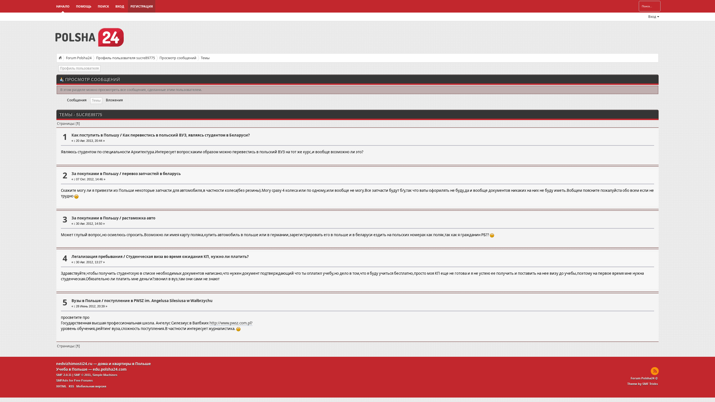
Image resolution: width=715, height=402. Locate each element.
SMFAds (62, 380)
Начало (63, 6)
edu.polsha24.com (110, 369)
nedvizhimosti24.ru (74, 363)
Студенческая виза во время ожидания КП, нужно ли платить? (187, 256)
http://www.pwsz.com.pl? (230, 323)
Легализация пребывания (97, 256)
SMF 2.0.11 (64, 375)
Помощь (83, 6)
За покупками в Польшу (95, 173)
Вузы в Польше (86, 300)
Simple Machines (104, 375)
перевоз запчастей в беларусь (151, 173)
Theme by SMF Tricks (642, 384)
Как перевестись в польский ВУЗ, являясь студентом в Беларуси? (186, 135)
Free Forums (83, 380)
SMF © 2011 (82, 375)
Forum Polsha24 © (644, 378)
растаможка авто (138, 218)
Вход (119, 6)
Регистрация (141, 6)
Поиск (103, 6)
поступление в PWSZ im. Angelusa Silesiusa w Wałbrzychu (158, 300)
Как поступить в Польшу (95, 135)
